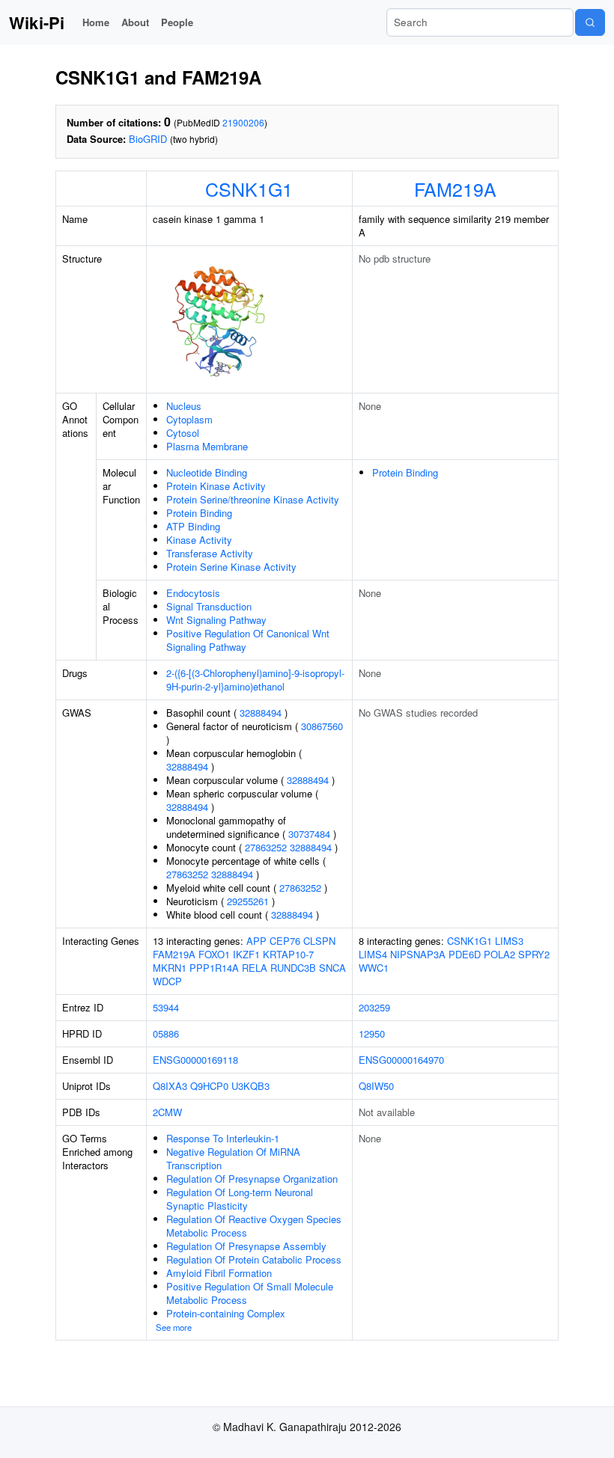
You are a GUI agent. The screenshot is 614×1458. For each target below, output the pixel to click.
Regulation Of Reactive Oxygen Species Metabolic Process (253, 1226)
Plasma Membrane (207, 446)
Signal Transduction (209, 606)
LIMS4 (373, 954)
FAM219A (455, 188)
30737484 (309, 834)
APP (256, 941)
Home (95, 22)
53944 (166, 1007)
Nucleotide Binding (206, 472)
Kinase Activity (199, 540)
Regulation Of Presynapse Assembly (246, 1246)
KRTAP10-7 (288, 954)
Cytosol (182, 433)
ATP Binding (193, 526)
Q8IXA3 (170, 1086)
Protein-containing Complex (225, 1313)
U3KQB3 (250, 1086)
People (177, 22)
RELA (254, 968)
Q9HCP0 (209, 1086)
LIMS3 (509, 941)
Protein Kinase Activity (216, 486)
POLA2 (499, 954)
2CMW (167, 1112)
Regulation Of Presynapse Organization (252, 1178)
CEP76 (285, 941)
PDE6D (465, 954)
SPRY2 (534, 954)
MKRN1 (169, 968)
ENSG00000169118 (195, 1060)
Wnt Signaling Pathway (216, 620)
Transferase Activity (209, 553)
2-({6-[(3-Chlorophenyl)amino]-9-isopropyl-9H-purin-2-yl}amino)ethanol (255, 679)
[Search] (590, 22)
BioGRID (148, 139)
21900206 (243, 122)
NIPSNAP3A (418, 954)
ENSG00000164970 (401, 1060)
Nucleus (183, 406)
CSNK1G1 (249, 188)
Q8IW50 (376, 1086)
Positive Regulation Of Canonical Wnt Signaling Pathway (247, 640)
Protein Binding (199, 513)
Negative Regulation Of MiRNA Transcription (233, 1158)
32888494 (261, 712)
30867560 (322, 726)
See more (174, 1327)
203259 (374, 1007)
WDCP (167, 981)
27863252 (266, 847)
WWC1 (374, 968)
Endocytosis (193, 593)
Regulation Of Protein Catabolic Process (253, 1259)
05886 (166, 1033)
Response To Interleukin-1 (222, 1138)
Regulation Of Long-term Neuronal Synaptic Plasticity (239, 1199)
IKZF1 (246, 954)
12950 (372, 1033)
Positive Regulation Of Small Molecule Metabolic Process (249, 1293)
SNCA (332, 968)
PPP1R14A (214, 968)
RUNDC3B (293, 968)
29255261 (248, 901)
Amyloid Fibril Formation (219, 1273)
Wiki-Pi (36, 22)
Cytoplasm (189, 419)
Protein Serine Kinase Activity (231, 567)
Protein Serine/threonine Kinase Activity (252, 499)
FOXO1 (214, 954)
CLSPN (319, 941)
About (135, 22)
